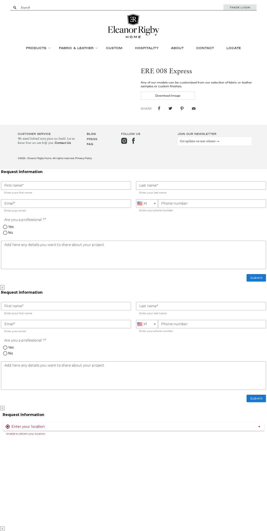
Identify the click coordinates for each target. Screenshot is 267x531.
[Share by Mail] (194, 108)
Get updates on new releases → (199, 141)
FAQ (90, 144)
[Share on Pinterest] (182, 108)
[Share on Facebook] (159, 108)
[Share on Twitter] (170, 108)
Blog (91, 133)
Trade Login (240, 7)
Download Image (167, 95)
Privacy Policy (83, 158)
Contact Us (63, 143)
